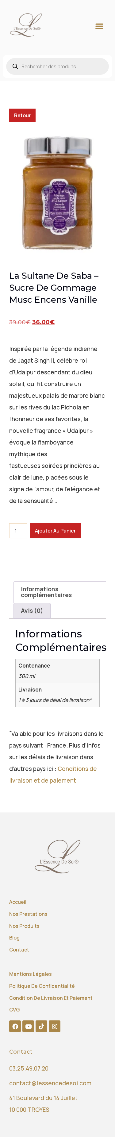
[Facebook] (15, 1026)
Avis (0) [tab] (32, 611)
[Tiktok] (41, 1026)
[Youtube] (28, 1026)
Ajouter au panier (55, 530)
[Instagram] (54, 1026)
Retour (22, 115)
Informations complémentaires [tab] (46, 592)
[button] (99, 25)
